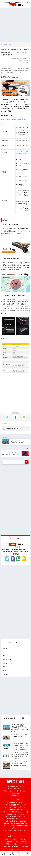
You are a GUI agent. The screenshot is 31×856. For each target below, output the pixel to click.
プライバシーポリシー (16, 788)
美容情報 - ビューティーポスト (16, 814)
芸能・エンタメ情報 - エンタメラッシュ (16, 807)
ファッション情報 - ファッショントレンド (16, 812)
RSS (24, 561)
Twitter (7, 561)
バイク (12, 423)
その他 (5, 670)
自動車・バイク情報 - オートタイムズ (16, 823)
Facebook (13, 561)
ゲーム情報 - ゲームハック (16, 809)
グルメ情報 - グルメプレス (16, 802)
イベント (5, 656)
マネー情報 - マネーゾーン (16, 819)
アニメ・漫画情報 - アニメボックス (16, 805)
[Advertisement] (15, 25)
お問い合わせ (23, 791)
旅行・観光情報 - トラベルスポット (16, 821)
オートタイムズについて (16, 786)
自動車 (5, 648)
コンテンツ (6, 667)
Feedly (18, 561)
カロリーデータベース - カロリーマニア (16, 839)
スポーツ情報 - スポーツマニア (16, 816)
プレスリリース (7, 663)
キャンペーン (7, 659)
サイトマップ (16, 795)
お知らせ (5, 674)
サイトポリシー (10, 791)
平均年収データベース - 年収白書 (16, 841)
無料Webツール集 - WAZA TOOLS (16, 844)
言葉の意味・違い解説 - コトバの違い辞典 (16, 846)
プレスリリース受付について (16, 793)
